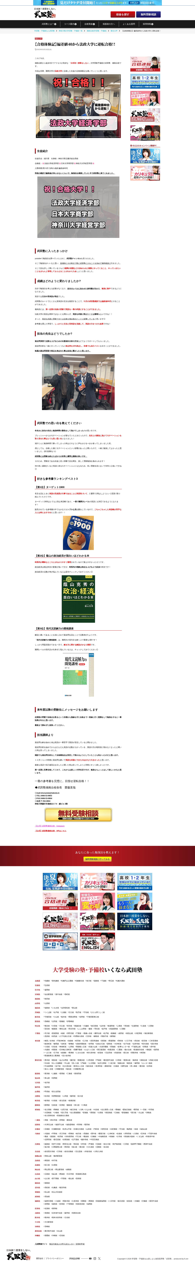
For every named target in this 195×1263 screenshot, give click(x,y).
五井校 (88, 1036)
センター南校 (147, 1063)
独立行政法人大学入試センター (62, 1244)
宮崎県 (37, 1226)
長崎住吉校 (76, 1213)
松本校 (47, 1096)
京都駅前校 (56, 1129)
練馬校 (56, 1044)
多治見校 (63, 1100)
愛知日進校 (127, 1109)
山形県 (37, 1003)
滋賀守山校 (60, 1124)
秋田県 (37, 999)
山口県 (37, 1178)
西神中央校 (148, 1144)
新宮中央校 (154, 1201)
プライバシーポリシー (55, 1258)
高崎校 (47, 1021)
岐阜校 (47, 1100)
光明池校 (66, 1139)
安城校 (85, 1112)
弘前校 (47, 985)
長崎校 (47, 1213)
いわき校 (55, 1008)
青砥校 (148, 1049)
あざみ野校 (64, 1060)
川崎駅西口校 (79, 1069)
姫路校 (47, 1144)
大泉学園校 (104, 1047)
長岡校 (62, 1073)
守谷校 (86, 1012)
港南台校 (143, 1060)
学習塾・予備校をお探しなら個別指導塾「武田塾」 (152, 1259)
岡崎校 (56, 1109)
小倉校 (58, 1201)
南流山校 (129, 1033)
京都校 (47, 1129)
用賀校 (54, 1049)
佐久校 (80, 1096)
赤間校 (47, 1204)
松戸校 (106, 1033)
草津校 (79, 1124)
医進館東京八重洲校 (52, 1055)
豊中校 (93, 1133)
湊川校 (47, 1147)
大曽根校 (48, 1112)
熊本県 (37, 1217)
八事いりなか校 (85, 1109)
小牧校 (56, 1112)
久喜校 (143, 1026)
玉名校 (67, 1217)
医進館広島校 (81, 1174)
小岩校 (47, 1047)
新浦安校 (55, 1033)
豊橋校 (118, 1109)
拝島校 (145, 1047)
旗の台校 (128, 1049)
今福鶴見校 (103, 1136)
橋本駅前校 (58, 1156)
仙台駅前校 (49, 994)
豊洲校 (71, 1052)
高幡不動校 (78, 1049)
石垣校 (62, 1235)
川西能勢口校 (57, 1147)
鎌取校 (96, 1036)
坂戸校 (104, 1029)
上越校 (54, 1073)
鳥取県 (37, 1160)
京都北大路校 (79, 1129)
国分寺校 (154, 1044)
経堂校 (100, 1052)
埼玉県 (37, 1026)
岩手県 (37, 990)
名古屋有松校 (50, 1115)
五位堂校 (78, 1151)
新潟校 (47, 1073)
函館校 (96, 981)
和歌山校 (48, 1156)
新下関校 (55, 1178)
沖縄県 (37, 1235)
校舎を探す (122, 14)
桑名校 (69, 1120)
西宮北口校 (67, 1144)
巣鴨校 (71, 1044)
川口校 (62, 1026)
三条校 (69, 1073)
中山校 (67, 1063)
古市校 (119, 1136)
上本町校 (111, 1133)
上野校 (71, 1047)
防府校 (78, 1178)
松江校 (47, 1165)
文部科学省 (80, 1244)
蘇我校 (113, 1036)
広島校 (47, 1174)
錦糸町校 (48, 1044)
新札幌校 (55, 981)
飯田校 (72, 1096)
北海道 (37, 981)
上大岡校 (92, 1063)
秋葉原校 (111, 1049)
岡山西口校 (49, 1169)
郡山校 (74, 1008)
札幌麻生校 (79, 981)
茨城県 (37, 1012)
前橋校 (62, 1021)
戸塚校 (83, 1063)
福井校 (47, 1087)
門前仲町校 (61, 1041)
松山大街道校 (57, 1192)
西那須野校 (73, 1017)
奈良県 (37, 1151)
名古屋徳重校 (75, 1112)
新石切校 (57, 1139)
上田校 (65, 1096)
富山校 (47, 1078)
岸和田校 (127, 1133)
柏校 (63, 1033)
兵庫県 (37, 1144)
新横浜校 (81, 1060)
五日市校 (70, 1174)
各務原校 (72, 1100)
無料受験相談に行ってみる (97, 859)
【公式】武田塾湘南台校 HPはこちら (50, 831)
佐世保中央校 (57, 1213)
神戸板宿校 (117, 1144)
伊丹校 (83, 1144)
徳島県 (37, 1183)
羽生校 (97, 1029)
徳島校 (47, 1183)
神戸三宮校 (56, 1144)
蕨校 (90, 1029)
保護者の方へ (109, 24)
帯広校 (111, 981)
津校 (46, 1120)
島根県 (37, 1165)
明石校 (76, 1144)
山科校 (88, 1129)
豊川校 (133, 1112)
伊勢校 (62, 1120)
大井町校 (118, 1044)
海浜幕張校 (148, 1033)
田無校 (113, 1047)
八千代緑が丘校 (65, 1036)
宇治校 (122, 1129)
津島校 (148, 1112)
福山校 (54, 1174)
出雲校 (54, 1165)
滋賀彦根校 (70, 1124)
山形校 (47, 1003)
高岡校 (54, 1078)
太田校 (54, 1021)
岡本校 (67, 1147)
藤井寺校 (84, 1139)
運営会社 (39, 1258)
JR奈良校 (88, 1151)
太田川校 (64, 1109)
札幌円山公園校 (67, 981)
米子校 (54, 1160)
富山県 (37, 1078)
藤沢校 (72, 1060)
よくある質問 (129, 24)
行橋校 (144, 1201)
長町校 (67, 994)
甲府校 (47, 1091)
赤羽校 (91, 1044)
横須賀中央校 (109, 1060)
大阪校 (47, 1133)
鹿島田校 (108, 1066)
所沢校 (69, 1026)
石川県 (37, 1082)
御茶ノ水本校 (50, 1041)
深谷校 (47, 1029)
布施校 (112, 1136)
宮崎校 (47, 1226)
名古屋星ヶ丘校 (107, 1109)
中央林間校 (49, 1066)
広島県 (37, 1174)
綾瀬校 (63, 1052)
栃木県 (37, 1017)
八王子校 (128, 1041)
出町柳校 (113, 1129)
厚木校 (47, 1060)
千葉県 (37, 1033)
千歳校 (103, 981)
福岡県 (37, 1201)
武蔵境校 (118, 1052)
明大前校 (145, 1044)
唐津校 (54, 1208)
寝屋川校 (102, 1133)
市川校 (47, 1033)
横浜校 (54, 1060)
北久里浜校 (67, 1066)
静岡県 (37, 1105)
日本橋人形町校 (65, 1049)
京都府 (37, 1129)
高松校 (47, 1187)
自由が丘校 (100, 1044)
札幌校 (47, 981)
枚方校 (78, 1133)
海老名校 (89, 1066)
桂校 (136, 1129)
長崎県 (37, 1213)
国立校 (126, 1052)
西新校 (91, 1201)
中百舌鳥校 (95, 1139)
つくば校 (48, 1012)
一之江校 (48, 1052)
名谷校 (106, 1147)
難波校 (86, 1136)
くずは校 (140, 1136)
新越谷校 (77, 1026)
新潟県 (37, 1073)
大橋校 (137, 1201)
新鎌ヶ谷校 (88, 1033)
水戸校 (56, 1012)
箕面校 (53, 1136)
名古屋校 (48, 1109)
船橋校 (113, 1033)
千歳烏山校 (136, 1047)
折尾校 (62, 1204)
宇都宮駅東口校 (93, 1017)
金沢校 (47, 1082)
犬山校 (141, 1112)
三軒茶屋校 (154, 1041)
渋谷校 (54, 1047)
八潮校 (122, 1029)
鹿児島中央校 (50, 1231)
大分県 (37, 1222)
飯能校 (54, 1029)
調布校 (109, 1044)
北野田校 (48, 1139)
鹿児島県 (38, 1231)
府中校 (153, 1047)
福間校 (89, 1204)
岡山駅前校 (60, 1169)
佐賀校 (47, 1208)
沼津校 (62, 1105)
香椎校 (83, 1201)
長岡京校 (104, 1129)
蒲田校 (156, 1049)
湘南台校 (121, 1063)
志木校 (102, 1026)
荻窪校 (144, 1041)
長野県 (37, 1096)
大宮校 (54, 1026)
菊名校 (68, 1069)
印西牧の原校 (79, 1036)
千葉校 (78, 1033)
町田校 (78, 1041)
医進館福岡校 (101, 1201)
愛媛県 (37, 1192)
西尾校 (93, 1112)
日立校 (71, 1012)
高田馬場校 (95, 1041)
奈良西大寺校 (50, 1151)
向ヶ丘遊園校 (57, 1063)
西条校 (62, 1174)
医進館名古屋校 (63, 1115)
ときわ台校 (80, 1052)
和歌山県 (38, 1156)
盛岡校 (47, 990)
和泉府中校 (150, 1136)
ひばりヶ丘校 (90, 1049)
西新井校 (134, 1052)
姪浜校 (129, 1201)
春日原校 (121, 1201)
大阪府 (37, 1133)
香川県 (37, 1187)
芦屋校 (91, 1144)
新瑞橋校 (125, 1112)
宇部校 (63, 1178)
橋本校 (135, 1060)
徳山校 (71, 1178)
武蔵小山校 (93, 1047)
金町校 (63, 1044)
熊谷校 (47, 1026)
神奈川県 (38, 1060)
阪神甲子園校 (136, 1144)
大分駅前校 (49, 1222)
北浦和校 (135, 1026)
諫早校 (67, 1213)
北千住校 (127, 1044)
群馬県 (37, 1021)
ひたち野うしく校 (98, 1012)
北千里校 (75, 1139)
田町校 (120, 1041)
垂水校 (82, 1147)
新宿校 (103, 1041)
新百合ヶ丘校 (79, 1066)
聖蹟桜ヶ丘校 (81, 1047)
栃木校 (63, 1017)
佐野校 (82, 1017)
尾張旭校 (108, 1112)
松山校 (47, 1192)
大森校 (47, 1049)
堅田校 (87, 1124)
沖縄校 (54, 1235)
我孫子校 (104, 1036)
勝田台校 (98, 1033)
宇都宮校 (48, 1017)
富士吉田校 (56, 1091)
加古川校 (107, 1144)
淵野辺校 (124, 1066)
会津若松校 (65, 1008)
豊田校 (136, 1109)
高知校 (47, 1196)
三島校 (84, 1105)
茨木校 (143, 1133)
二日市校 (112, 1201)
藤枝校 (69, 1105)
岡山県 (37, 1169)
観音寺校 (63, 1187)
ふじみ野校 (82, 1029)
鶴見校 (129, 1063)
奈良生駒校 (69, 1151)
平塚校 (98, 1060)
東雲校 (142, 1052)
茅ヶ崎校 (133, 1066)
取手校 (78, 1012)
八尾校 (136, 1133)
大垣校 (54, 1100)
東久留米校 (91, 1052)
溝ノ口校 (75, 1063)
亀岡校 (129, 1129)
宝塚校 (98, 1144)
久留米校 (75, 1201)
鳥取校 (47, 1160)
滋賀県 (37, 1124)
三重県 (37, 1120)
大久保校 (90, 1147)
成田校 (121, 1033)
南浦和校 (111, 1026)
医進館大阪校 (129, 1136)
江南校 (117, 1112)
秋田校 (47, 999)
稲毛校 (54, 1036)
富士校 (77, 1105)
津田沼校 (70, 1033)
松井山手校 (67, 1129)
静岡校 (47, 1105)
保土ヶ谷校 (49, 1069)
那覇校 (47, 1235)
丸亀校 (54, 1187)
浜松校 (54, 1105)
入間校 (151, 1026)
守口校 (78, 1136)
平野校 (54, 1133)
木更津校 (138, 1033)
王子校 (56, 1052)
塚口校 (74, 1147)
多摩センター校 (124, 1047)
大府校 (100, 1112)
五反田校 (108, 1052)
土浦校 (63, 1012)
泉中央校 (59, 994)
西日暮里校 (101, 1049)
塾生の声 (38, 39)
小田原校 (90, 1060)
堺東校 (71, 1133)
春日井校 (73, 1109)
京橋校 (93, 1136)
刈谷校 (96, 1109)
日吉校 (47, 1063)
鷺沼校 (142, 1066)
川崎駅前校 (60, 1069)
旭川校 (88, 981)
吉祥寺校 (136, 1044)
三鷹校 (119, 1049)
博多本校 (66, 1201)
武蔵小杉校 (154, 1060)
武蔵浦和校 (113, 1029)
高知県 (37, 1196)
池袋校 (70, 1041)
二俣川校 (112, 1063)
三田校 (126, 1144)
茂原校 (47, 1036)
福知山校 (143, 1129)
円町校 (96, 1129)
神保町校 (63, 1047)
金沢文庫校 (102, 1063)
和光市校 (72, 1029)
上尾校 (119, 1026)
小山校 (56, 1017)
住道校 (119, 1133)
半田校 (151, 1109)
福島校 (47, 1008)
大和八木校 (98, 1151)
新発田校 (77, 1073)
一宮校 (143, 1109)
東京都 (37, 1041)
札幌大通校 (120, 981)
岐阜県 (37, 1100)
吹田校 (60, 1136)
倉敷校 (68, 1169)
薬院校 (54, 1204)
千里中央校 (153, 1133)
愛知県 (37, 1109)
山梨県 (37, 1091)
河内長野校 (69, 1136)
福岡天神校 (49, 1201)
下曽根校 (70, 1204)
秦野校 (137, 1063)
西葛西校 (112, 1041)
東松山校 (63, 1029)
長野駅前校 (56, 1096)
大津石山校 (49, 1124)
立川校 (85, 1041)
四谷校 (137, 1041)
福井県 (37, 1087)
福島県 (37, 1008)
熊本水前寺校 (57, 1217)
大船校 (116, 1066)
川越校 (86, 1026)
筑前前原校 (80, 1204)
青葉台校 (127, 1060)
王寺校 (59, 1151)
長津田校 (99, 1066)
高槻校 (86, 1133)
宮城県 (37, 994)
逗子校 (58, 1066)
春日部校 (94, 1026)
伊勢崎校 (70, 1021)
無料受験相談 (148, 14)
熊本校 (47, 1217)
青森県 (37, 985)
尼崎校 (98, 1147)
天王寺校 (63, 1133)
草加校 (126, 1026)
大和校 (118, 1060)
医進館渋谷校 (139, 1049)
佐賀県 (37, 1208)
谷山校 (59, 1231)
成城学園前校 (81, 1044)
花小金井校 (66, 1055)
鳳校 (46, 1136)
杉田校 (149, 1066)
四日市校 (53, 1120)
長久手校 (64, 1112)
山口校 (47, 1178)
